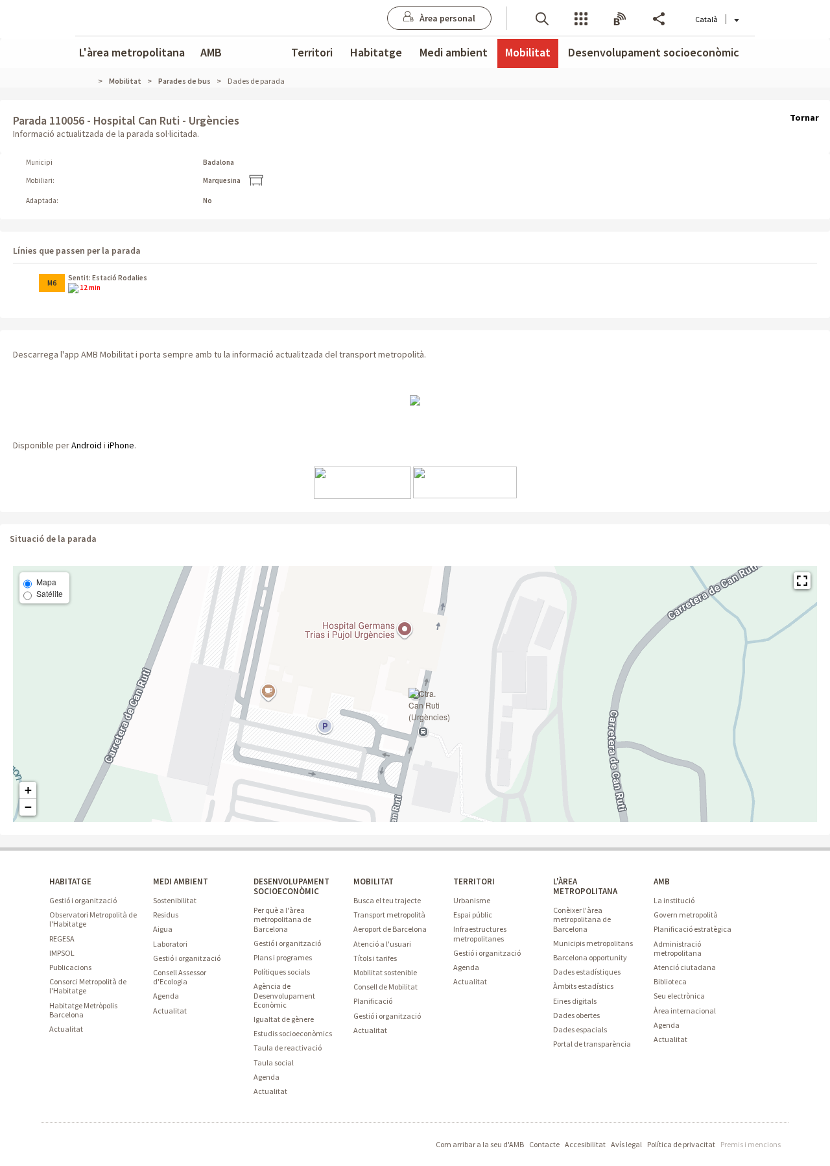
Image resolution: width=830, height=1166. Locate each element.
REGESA (62, 938)
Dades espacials (580, 1029)
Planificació (372, 1001)
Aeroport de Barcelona (390, 929)
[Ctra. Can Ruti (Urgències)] (429, 705)
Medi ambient (454, 52)
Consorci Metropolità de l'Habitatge (87, 986)
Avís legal (626, 1144)
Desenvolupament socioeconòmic (653, 52)
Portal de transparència (592, 1044)
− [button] (28, 807)
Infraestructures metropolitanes (479, 933)
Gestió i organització (83, 900)
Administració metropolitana (678, 948)
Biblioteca (670, 981)
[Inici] (92, 81)
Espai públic (472, 914)
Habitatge (376, 52)
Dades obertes (576, 1015)
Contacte (544, 1144)
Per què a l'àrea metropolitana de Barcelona (282, 919)
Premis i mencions (750, 1144)
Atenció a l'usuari (382, 944)
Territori (312, 52)
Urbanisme (471, 900)
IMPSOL (62, 953)
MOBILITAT (373, 881)
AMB (211, 52)
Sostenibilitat (174, 900)
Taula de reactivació (288, 1047)
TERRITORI (474, 881)
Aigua (162, 929)
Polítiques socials (282, 972)
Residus (165, 914)
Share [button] (658, 18)
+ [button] (28, 790)
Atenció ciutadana (685, 967)
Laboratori (170, 944)
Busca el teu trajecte (387, 900)
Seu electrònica (679, 996)
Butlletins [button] (619, 18)
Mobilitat (528, 52)
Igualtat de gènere (284, 1019)
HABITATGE (70, 881)
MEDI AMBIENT (180, 881)
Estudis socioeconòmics (293, 1033)
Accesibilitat (585, 1144)
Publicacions (70, 967)
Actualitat (66, 1029)
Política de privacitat (681, 1144)
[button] (542, 18)
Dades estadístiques (587, 972)
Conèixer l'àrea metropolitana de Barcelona (582, 919)
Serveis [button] (581, 18)
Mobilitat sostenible (385, 972)
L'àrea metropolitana (132, 52)
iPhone (121, 445)
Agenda (166, 996)
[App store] (362, 481)
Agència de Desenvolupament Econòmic (284, 995)
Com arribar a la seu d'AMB (480, 1144)
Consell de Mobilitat (385, 986)
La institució (674, 900)
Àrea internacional (685, 1010)
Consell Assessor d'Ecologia (179, 976)
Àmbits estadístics (583, 986)
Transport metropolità (389, 914)
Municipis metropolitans (593, 943)
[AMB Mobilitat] (415, 400)
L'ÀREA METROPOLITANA (585, 886)
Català (706, 19)
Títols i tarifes (375, 958)
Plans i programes (283, 957)
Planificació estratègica (692, 929)
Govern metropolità (686, 914)
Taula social (274, 1062)
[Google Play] (465, 481)
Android (86, 445)
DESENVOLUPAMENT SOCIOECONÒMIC (291, 886)
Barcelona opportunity (590, 957)
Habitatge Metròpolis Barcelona (83, 1010)
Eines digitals (575, 1001)
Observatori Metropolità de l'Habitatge (93, 919)
